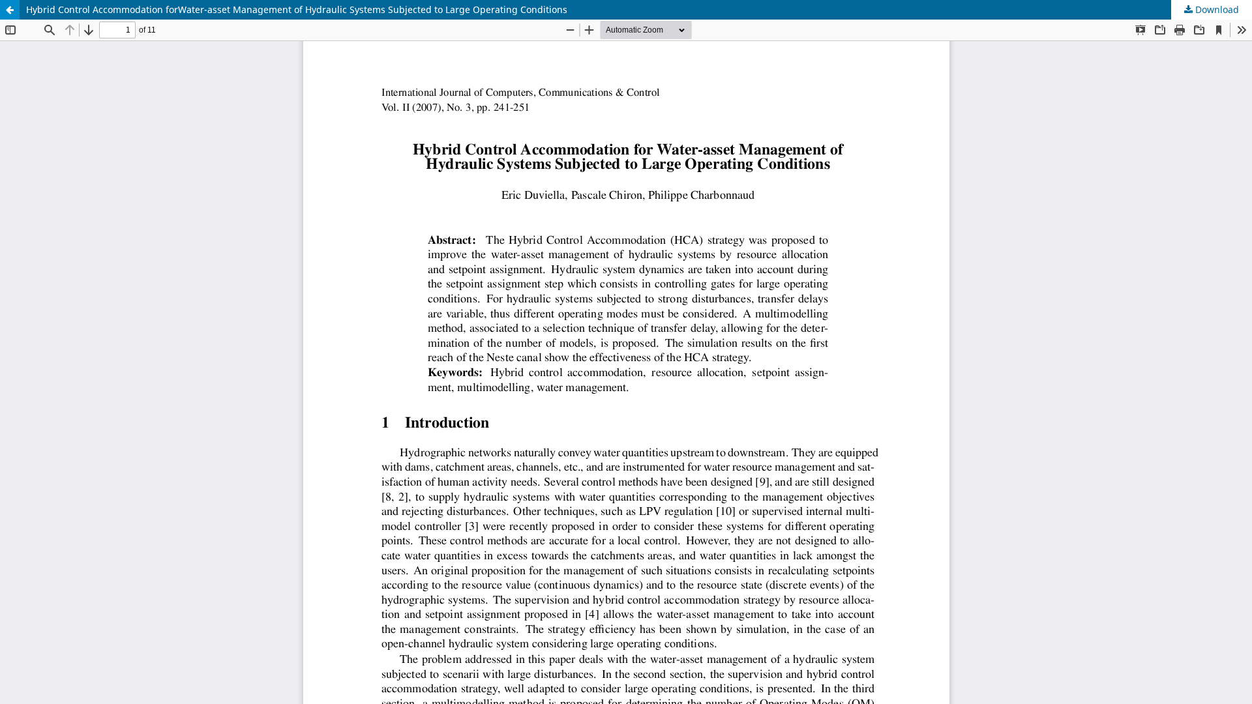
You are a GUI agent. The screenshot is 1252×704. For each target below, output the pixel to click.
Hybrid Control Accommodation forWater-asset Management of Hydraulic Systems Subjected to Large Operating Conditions (296, 9)
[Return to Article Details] (10, 10)
